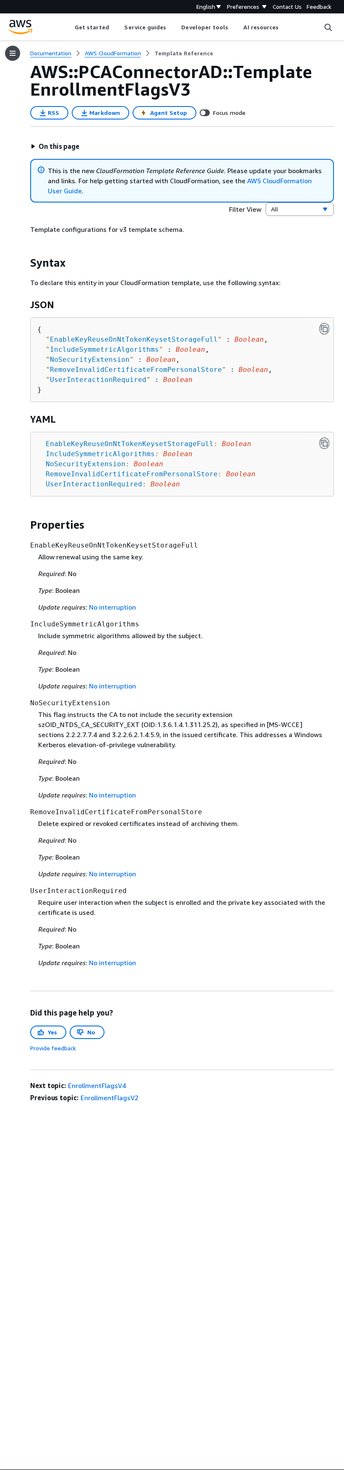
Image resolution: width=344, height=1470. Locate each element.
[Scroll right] (285, 27)
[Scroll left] (68, 27)
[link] (183, 53)
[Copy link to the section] (23, 263)
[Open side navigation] (12, 53)
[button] (55, 146)
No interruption (112, 607)
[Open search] (328, 27)
